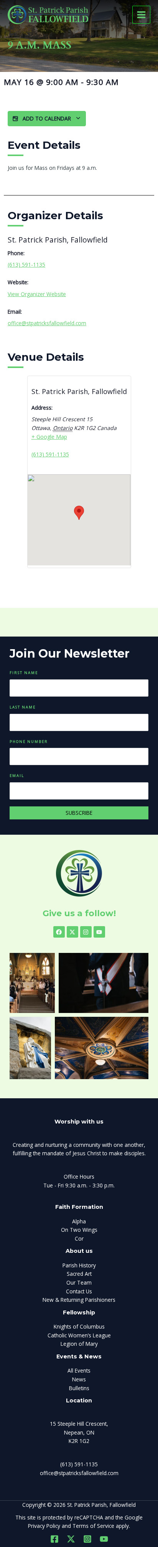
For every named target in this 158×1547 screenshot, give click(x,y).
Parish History (79, 1265)
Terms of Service (93, 1525)
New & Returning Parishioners (79, 1299)
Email (17, 775)
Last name (23, 707)
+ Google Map (49, 436)
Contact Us (79, 1291)
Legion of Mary (79, 1343)
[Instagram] (87, 1539)
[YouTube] (104, 1539)
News (79, 1379)
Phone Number (29, 741)
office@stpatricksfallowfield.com (47, 323)
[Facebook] (54, 1539)
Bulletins (79, 1388)
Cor (79, 1238)
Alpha (79, 1221)
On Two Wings (79, 1229)
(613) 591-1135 (26, 264)
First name (24, 672)
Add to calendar (46, 118)
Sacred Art (79, 1273)
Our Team (79, 1282)
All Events (79, 1370)
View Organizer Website (37, 294)
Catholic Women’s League (79, 1335)
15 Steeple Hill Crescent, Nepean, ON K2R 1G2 (79, 1432)
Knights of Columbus (79, 1326)
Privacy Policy (44, 1525)
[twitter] (71, 1539)
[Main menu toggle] (141, 15)
